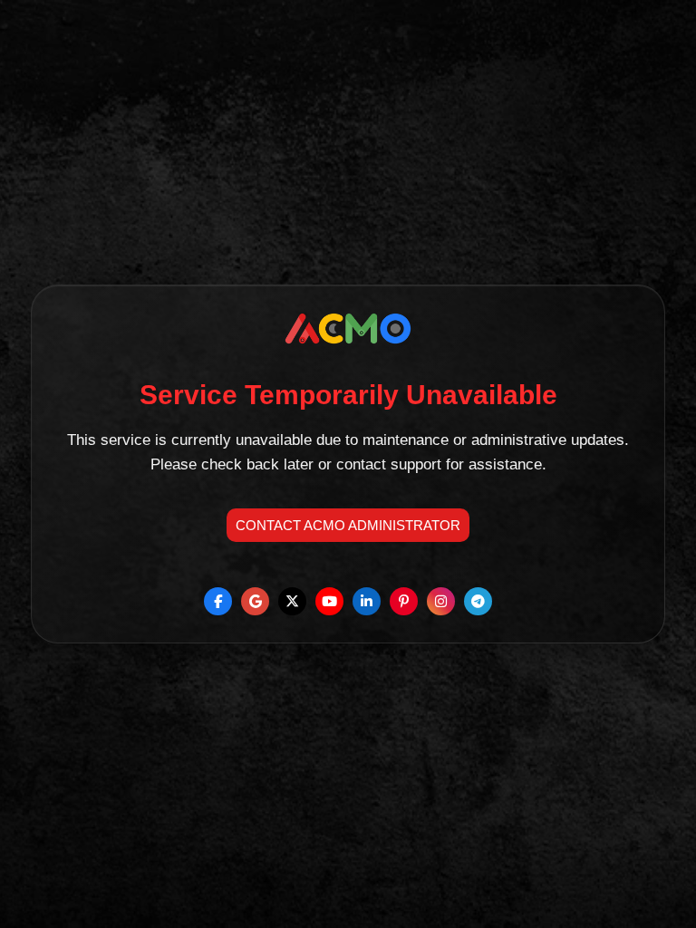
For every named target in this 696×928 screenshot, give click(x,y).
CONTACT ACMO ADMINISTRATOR (348, 525)
